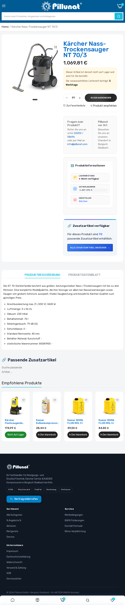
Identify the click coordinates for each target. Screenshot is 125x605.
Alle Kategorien (14, 515)
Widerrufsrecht (14, 562)
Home (5, 26)
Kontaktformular (74, 526)
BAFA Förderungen (74, 520)
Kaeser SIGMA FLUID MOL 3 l (75, 422)
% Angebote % (14, 520)
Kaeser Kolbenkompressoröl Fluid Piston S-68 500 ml (48, 422)
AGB (9, 573)
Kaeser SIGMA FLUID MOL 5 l (106, 422)
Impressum (12, 551)
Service (10, 537)
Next (115, 416)
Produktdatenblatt (84, 275)
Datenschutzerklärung (18, 556)
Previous (10, 416)
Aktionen (11, 526)
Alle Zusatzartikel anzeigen (88, 247)
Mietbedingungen (74, 515)
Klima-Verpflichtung (75, 531)
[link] (23, 400)
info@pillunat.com (77, 144)
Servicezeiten (14, 578)
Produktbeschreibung (42, 275)
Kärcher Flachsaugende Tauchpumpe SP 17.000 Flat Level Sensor (15, 422)
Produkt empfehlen (105, 105)
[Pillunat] (61, 7)
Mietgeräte (12, 531)
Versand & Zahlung (16, 567)
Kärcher (83, 201)
